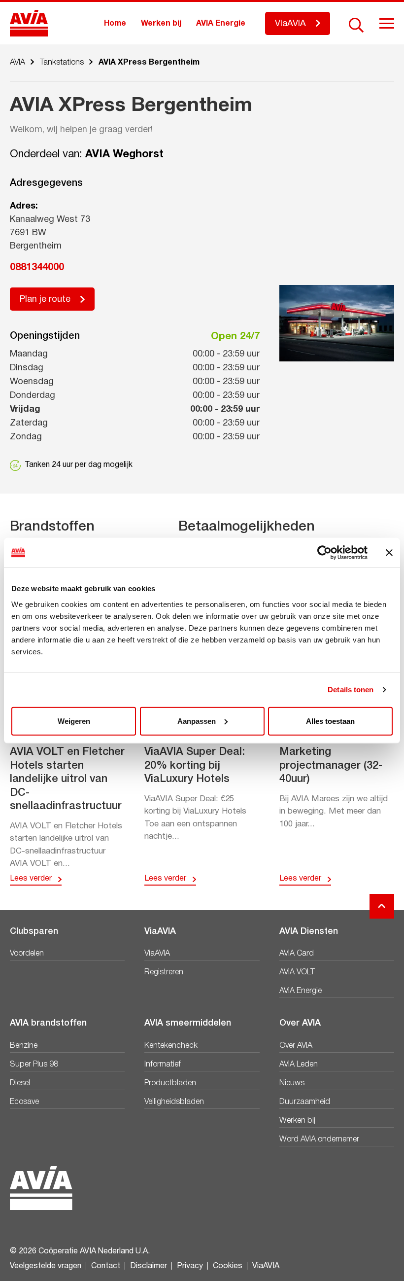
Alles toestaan (330, 720)
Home (115, 23)
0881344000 (37, 267)
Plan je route (45, 299)
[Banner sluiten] (389, 552)
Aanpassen (196, 720)
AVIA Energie (220, 23)
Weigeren (74, 720)
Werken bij (161, 23)
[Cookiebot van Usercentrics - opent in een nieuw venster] (324, 552)
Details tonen (350, 689)
